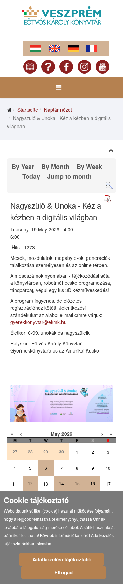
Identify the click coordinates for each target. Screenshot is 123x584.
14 (61, 483)
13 (45, 484)
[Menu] (59, 87)
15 (77, 483)
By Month (55, 166)
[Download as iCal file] (107, 199)
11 (14, 484)
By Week (89, 166)
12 (30, 483)
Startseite (27, 109)
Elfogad (63, 572)
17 (108, 484)
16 (92, 483)
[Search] (109, 185)
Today (31, 176)
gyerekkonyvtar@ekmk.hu (38, 322)
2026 (67, 433)
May (55, 433)
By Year (23, 166)
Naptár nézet (58, 109)
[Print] (111, 151)
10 (108, 468)
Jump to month (69, 176)
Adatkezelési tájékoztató (61, 559)
